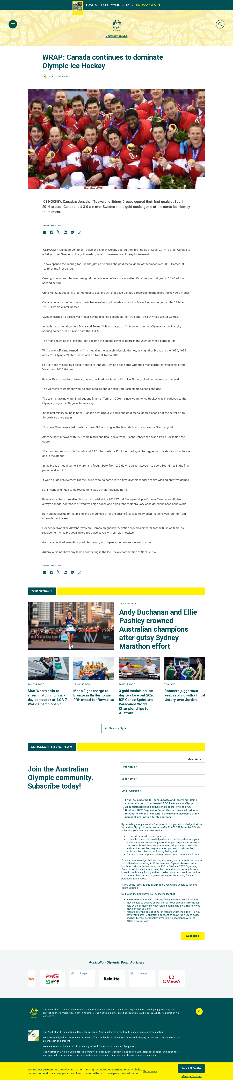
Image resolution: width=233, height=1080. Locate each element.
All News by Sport (116, 728)
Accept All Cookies (191, 1068)
